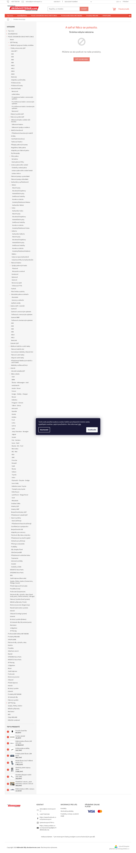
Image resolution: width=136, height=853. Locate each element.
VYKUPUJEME (12, 640)
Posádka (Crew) (15, 589)
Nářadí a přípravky (14, 709)
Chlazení (10, 680)
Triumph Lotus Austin (18, 489)
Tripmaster (14, 558)
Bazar (10, 668)
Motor (12, 40)
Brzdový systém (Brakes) (18, 619)
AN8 (12, 63)
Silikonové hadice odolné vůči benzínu (20, 121)
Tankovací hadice (16, 142)
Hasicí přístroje (16, 521)
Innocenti (15, 408)
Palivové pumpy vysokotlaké (20, 176)
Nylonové (15, 277)
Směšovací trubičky (18, 196)
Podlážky (14, 547)
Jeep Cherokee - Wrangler (20, 432)
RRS (11, 575)
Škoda (14, 469)
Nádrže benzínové (17, 130)
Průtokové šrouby (17, 86)
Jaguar (14, 434)
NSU (13, 455)
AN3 (12, 54)
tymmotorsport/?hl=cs (47, 823)
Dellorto (14, 231)
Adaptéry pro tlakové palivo (20, 150)
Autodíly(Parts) (12, 34)
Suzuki (14, 437)
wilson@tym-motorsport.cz (48, 810)
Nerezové (15, 91)
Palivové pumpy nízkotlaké (19, 179)
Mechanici (13, 625)
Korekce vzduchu (17, 199)
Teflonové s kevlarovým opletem (22, 320)
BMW (13, 380)
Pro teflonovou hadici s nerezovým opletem (23, 103)
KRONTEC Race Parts (17, 570)
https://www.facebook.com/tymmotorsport (48, 818)
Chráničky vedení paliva (19, 168)
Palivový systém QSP (17, 117)
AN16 (12, 71)
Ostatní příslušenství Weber (21, 202)
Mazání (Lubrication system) (19, 608)
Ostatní (13, 564)
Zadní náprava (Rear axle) (18, 578)
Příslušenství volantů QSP (19, 515)
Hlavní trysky (16, 188)
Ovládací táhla (15, 504)
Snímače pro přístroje (18, 541)
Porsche (14, 460)
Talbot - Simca (16, 406)
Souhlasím (92, 430)
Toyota (14, 475)
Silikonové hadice (17, 124)
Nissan (14, 397)
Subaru (14, 472)
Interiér (13, 368)
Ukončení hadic (16, 88)
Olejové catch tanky (17, 358)
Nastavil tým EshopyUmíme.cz (119, 849)
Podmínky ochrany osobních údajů (70, 815)
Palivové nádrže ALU (17, 349)
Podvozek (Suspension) (17, 592)
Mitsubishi (15, 501)
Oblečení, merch (13, 651)
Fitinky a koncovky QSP (18, 48)
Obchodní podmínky (71, 2)
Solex (13, 208)
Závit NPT (14, 51)
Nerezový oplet (17, 283)
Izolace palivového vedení (19, 165)
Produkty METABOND (14, 694)
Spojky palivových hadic (19, 266)
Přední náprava (13, 683)
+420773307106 (44, 814)
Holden (14, 417)
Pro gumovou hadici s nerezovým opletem (22, 98)
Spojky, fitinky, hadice (15, 706)
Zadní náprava (12, 671)
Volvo (13, 478)
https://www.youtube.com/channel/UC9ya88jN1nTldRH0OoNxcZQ (48, 828)
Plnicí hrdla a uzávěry (18, 292)
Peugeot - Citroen (17, 403)
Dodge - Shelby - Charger (20, 394)
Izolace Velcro (16, 173)
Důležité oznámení (14, 720)
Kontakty (57, 2)
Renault (14, 463)
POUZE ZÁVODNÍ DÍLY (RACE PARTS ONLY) (21, 37)
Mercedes (15, 449)
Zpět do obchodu (81, 59)
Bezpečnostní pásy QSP (19, 512)
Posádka (11, 648)
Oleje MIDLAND (12, 717)
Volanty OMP (15, 509)
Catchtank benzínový (18, 139)
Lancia (14, 426)
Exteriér (12, 616)
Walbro (14, 254)
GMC (13, 457)
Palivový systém (13, 700)
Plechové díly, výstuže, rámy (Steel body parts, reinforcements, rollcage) (22, 595)
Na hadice (15, 159)
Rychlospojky (15, 153)
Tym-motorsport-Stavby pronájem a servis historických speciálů (74, 837)
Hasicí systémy (16, 518)
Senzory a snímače (18, 300)
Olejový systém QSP (17, 114)
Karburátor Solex (17, 211)
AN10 (12, 65)
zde (79, 424)
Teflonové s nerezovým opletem (21, 315)
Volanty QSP (15, 506)
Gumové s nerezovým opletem (21, 312)
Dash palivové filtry (18, 162)
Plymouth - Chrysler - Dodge (21, 480)
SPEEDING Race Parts (17, 573)
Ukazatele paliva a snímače (19, 294)
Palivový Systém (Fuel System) (20, 599)
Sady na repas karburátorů (20, 257)
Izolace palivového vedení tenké (22, 171)
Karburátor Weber (18, 205)
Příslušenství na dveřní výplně (20, 538)
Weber (14, 185)
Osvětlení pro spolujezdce (19, 527)
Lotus (13, 423)
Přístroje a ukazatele (18, 544)
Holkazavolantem (46, 837)
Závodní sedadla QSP (18, 371)
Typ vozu (11, 31)
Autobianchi (15, 385)
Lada (13, 429)
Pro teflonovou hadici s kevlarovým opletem (23, 107)
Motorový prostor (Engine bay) (20, 605)
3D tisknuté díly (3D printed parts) (21, 622)
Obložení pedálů (16, 552)
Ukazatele (15, 297)
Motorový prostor (13, 677)
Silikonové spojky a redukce (21, 127)
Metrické (14, 340)
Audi (13, 377)
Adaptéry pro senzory (18, 532)
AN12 (12, 68)
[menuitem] (10, 15)
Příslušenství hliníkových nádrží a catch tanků (21, 362)
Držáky (13, 136)
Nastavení (44, 430)
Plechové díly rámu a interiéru (20, 535)
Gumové (14, 280)
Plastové (15, 268)
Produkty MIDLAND (14, 637)
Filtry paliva (14, 156)
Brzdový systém (13, 688)
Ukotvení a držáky (17, 561)
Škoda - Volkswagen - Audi (20, 383)
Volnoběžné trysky (18, 194)
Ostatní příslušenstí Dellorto (21, 251)
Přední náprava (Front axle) (18, 586)
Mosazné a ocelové (18, 271)
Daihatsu (14, 400)
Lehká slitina (16, 94)
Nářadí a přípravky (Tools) (18, 602)
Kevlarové (15, 274)
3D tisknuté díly (13, 697)
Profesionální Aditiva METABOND (18, 634)
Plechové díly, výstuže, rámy (17, 642)
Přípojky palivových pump (19, 145)
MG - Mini (14, 452)
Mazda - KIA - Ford (17, 446)
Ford (13, 420)
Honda (14, 414)
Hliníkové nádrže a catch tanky (20, 346)
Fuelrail (13, 289)
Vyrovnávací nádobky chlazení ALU (22, 352)
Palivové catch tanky (17, 355)
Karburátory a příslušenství (20, 182)
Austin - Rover (16, 388)
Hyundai (14, 411)
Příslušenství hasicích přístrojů (21, 524)
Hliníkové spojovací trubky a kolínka (22, 45)
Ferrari (14, 391)
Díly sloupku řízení (17, 550)
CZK (117, 2)
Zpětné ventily (16, 303)
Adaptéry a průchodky (18, 80)
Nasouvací (15, 111)
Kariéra (10, 645)
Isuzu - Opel (15, 443)
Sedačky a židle (16, 567)
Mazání (10, 654)
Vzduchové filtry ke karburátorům (22, 260)
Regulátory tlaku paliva (18, 148)
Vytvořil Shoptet (124, 846)
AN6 (12, 60)
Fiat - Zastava (16, 440)
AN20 (12, 74)
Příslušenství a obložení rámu (20, 555)
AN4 (12, 57)
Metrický (14, 77)
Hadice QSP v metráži (18, 306)
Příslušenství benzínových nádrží (22, 133)
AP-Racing (13, 631)
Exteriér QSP (15, 343)
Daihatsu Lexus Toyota (19, 486)
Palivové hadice (16, 263)
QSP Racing (14, 42)
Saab (13, 466)
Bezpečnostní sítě (17, 529)
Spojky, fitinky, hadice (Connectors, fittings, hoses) (21, 582)
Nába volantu (15, 374)
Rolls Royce (15, 492)
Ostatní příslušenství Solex (20, 228)
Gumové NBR (15, 317)
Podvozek (11, 674)
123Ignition (13, 628)
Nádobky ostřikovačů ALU (19, 365)
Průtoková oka (16, 83)
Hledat (84, 9)
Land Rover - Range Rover (20, 495)
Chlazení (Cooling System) (18, 614)
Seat (13, 498)
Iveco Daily (15, 483)
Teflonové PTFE (17, 286)
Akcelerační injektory (19, 191)
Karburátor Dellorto (18, 234)
